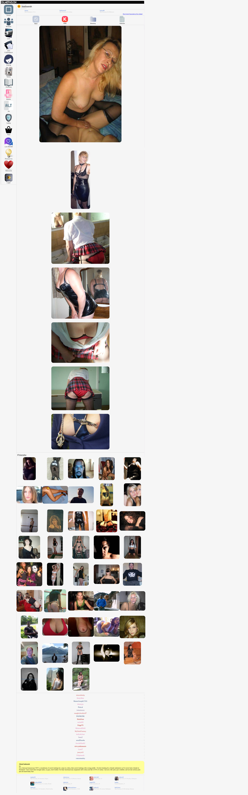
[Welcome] (8, 169)
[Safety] (8, 122)
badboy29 (96, 787)
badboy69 (121, 777)
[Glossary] (8, 82)
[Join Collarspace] (8, 45)
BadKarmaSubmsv (72, 787)
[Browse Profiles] (8, 98)
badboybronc (66, 777)
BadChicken (117, 787)
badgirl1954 (92, 782)
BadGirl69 (96, 777)
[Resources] (8, 157)
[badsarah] (80, 142)
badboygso (32, 787)
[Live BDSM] (8, 141)
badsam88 (102, 10)
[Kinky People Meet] (8, 63)
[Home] (8, 13)
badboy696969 (38, 782)
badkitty (116, 782)
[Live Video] (8, 37)
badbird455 (33, 777)
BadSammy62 (63, 10)
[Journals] (8, 75)
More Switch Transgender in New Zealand (132, 14)
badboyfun (65, 782)
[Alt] (8, 109)
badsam (26, 10)
